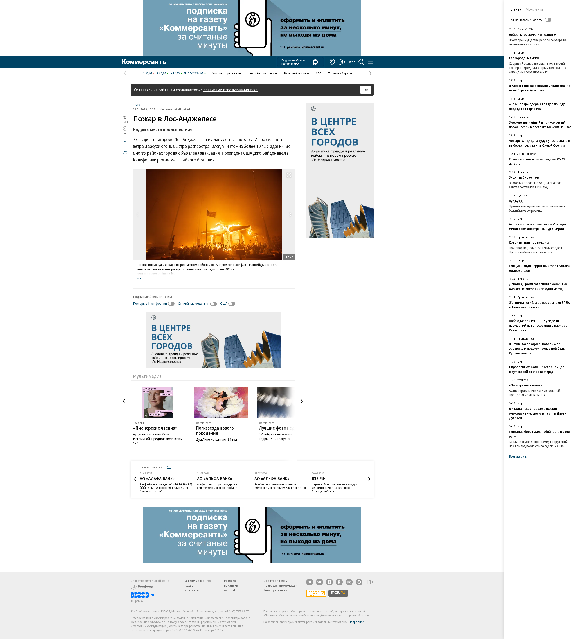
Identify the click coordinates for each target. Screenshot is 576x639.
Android (229, 590)
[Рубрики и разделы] (370, 62)
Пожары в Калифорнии (150, 303)
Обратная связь (275, 581)
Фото (136, 104)
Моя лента (534, 9)
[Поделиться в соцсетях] (125, 152)
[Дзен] (329, 582)
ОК (366, 90)
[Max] (359, 582)
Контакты (192, 590)
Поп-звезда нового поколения (215, 430)
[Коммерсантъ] (144, 62)
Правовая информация (280, 585)
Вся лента (518, 457)
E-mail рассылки (275, 590)
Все (169, 467)
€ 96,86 (161, 73)
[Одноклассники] (339, 582)
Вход (352, 62)
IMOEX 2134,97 (193, 73)
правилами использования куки (230, 89)
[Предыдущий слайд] (123, 401)
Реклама (230, 581)
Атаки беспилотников (263, 73)
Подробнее (356, 622)
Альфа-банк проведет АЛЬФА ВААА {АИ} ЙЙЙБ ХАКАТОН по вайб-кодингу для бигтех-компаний (166, 487)
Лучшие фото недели (280, 428)
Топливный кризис (340, 73)
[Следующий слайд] (301, 401)
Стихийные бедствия (193, 303)
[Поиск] (361, 62)
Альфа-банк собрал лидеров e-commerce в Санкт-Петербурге (217, 486)
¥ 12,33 (175, 73)
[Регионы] (332, 62)
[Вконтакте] (319, 582)
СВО (319, 73)
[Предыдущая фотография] (137, 214)
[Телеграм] (309, 582)
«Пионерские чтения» (155, 428)
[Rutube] (349, 582)
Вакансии (231, 585)
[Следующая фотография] (290, 214)
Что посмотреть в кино (227, 73)
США (223, 303)
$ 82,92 (147, 73)
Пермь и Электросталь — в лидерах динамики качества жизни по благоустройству (335, 487)
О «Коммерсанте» (198, 581)
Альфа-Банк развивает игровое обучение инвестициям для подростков (280, 486)
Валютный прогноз (296, 73)
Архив (189, 585)
